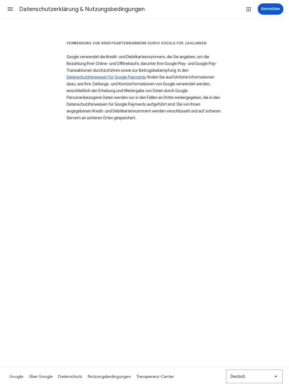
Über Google (41, 376)
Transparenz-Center (155, 376)
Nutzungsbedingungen (109, 376)
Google (16, 376)
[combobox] (254, 376)
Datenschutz (70, 376)
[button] (10, 9)
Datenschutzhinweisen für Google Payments (106, 77)
